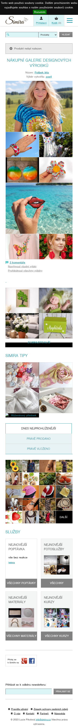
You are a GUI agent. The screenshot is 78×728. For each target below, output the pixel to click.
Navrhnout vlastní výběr (22, 266)
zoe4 (49, 76)
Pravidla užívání (19, 709)
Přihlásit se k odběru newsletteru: (25, 684)
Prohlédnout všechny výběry (25, 270)
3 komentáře (17, 262)
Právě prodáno (39, 439)
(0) (56, 23)
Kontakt (30, 713)
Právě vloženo (38, 449)
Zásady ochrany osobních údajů (51, 709)
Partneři (44, 713)
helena (12, 562)
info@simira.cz (43, 719)
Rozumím (39, 12)
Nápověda (59, 713)
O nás (17, 713)
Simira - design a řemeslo (16, 21)
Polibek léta (42, 72)
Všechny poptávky (21, 583)
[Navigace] (69, 20)
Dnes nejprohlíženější (38, 428)
